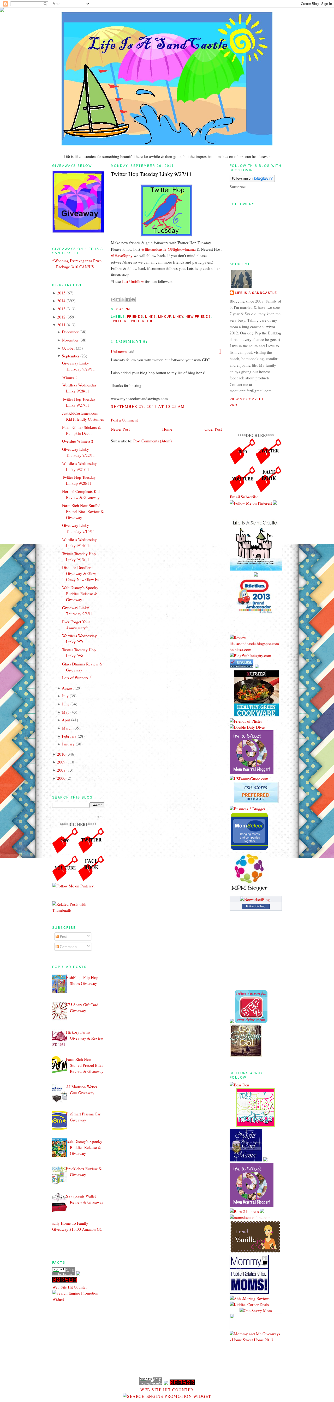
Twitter (119, 321)
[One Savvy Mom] (256, 1310)
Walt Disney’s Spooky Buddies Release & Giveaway (80, 593)
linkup (164, 316)
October (68, 348)
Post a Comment (124, 420)
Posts (63, 936)
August (68, 688)
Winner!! (69, 377)
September (70, 355)
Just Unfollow (133, 281)
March (67, 728)
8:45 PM (123, 309)
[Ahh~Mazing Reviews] (250, 1298)
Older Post (213, 429)
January (68, 743)
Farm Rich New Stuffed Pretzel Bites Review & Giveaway (83, 511)
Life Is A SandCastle (256, 293)
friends (135, 316)
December (70, 331)
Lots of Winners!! (76, 677)
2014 (61, 300)
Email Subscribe (244, 497)
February (69, 736)
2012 (61, 317)
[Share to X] (123, 299)
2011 (61, 324)
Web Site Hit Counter (69, 1287)
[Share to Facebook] (128, 299)
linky (178, 316)
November (70, 340)
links (150, 316)
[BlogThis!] (118, 299)
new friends (198, 316)
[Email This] (113, 299)
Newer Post (120, 429)
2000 (61, 778)
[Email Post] (131, 309)
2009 (61, 762)
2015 (61, 292)
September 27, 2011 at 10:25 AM (148, 406)
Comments (68, 946)
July (65, 695)
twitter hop (141, 321)
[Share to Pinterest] (133, 299)
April (66, 719)
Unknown (119, 351)
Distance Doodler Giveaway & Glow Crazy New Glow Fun (82, 573)
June (65, 703)
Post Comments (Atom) (152, 440)
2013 (61, 308)
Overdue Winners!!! (78, 441)
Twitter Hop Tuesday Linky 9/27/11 (151, 174)
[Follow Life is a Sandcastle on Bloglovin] (252, 180)
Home (167, 429)
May (65, 712)
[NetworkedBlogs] (255, 899)
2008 (61, 770)
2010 (61, 754)
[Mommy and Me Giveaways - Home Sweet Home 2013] (256, 1339)
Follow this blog (255, 906)
